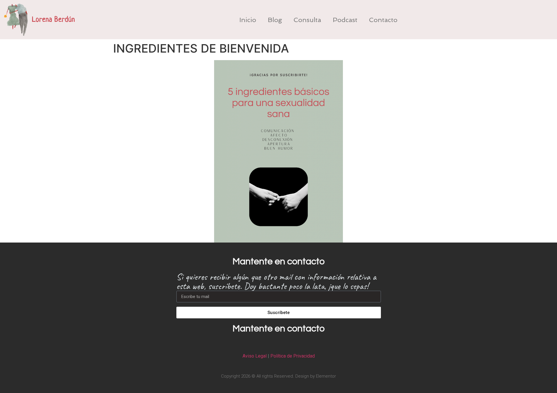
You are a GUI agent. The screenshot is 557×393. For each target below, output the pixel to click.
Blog (275, 20)
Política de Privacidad (292, 356)
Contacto (383, 20)
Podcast (345, 20)
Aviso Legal (255, 356)
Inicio (247, 20)
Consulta (307, 20)
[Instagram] (278, 343)
